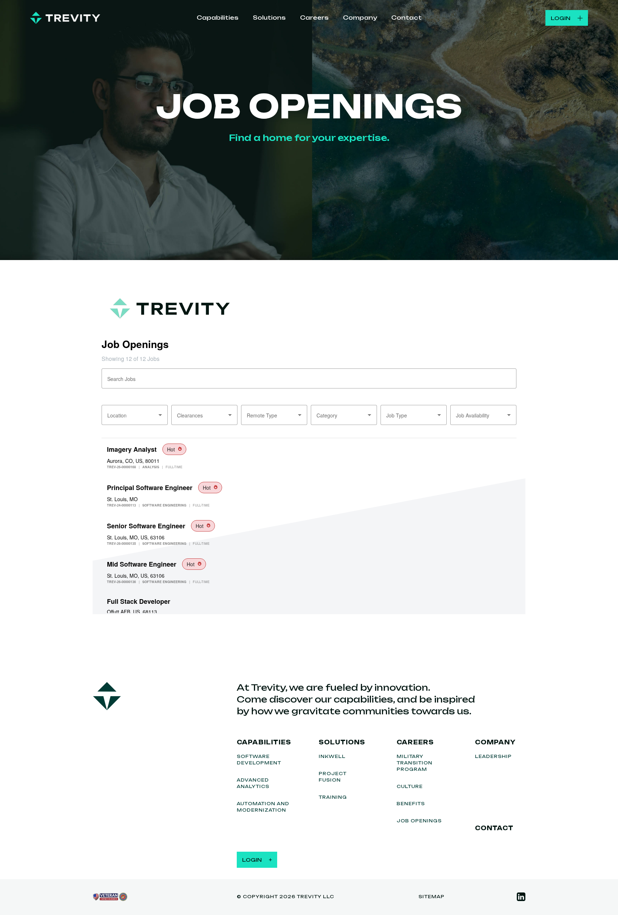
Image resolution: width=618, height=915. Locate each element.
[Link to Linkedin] (521, 897)
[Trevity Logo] (65, 18)
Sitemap (431, 896)
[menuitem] (218, 18)
